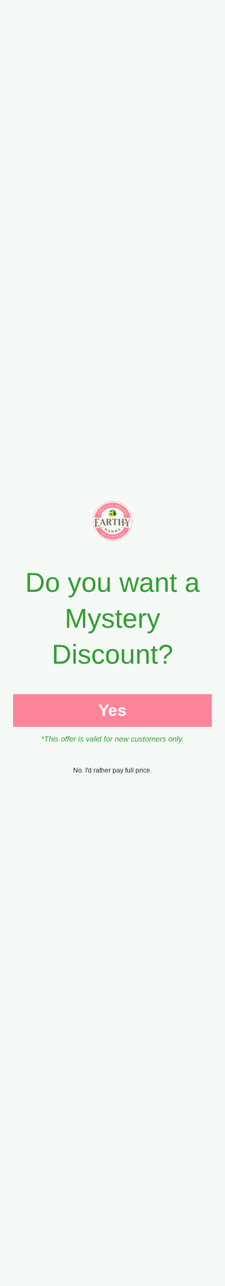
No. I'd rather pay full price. (112, 770)
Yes (112, 710)
